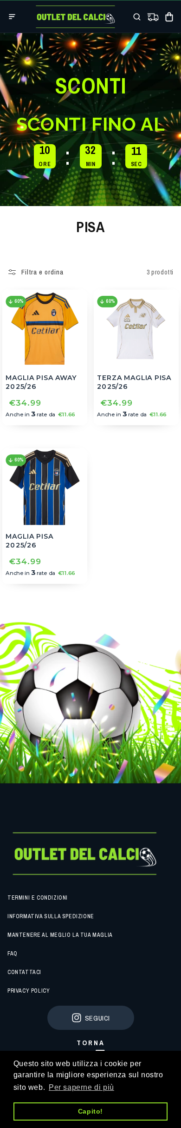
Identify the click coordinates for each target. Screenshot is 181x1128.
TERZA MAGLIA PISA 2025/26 (134, 382)
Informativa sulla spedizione (50, 916)
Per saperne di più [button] (81, 1087)
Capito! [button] (90, 1111)
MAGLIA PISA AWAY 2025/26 (41, 382)
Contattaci (24, 972)
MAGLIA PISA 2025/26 (29, 540)
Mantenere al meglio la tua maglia (60, 935)
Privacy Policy (28, 991)
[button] (12, 17)
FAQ (12, 953)
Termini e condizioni (37, 897)
